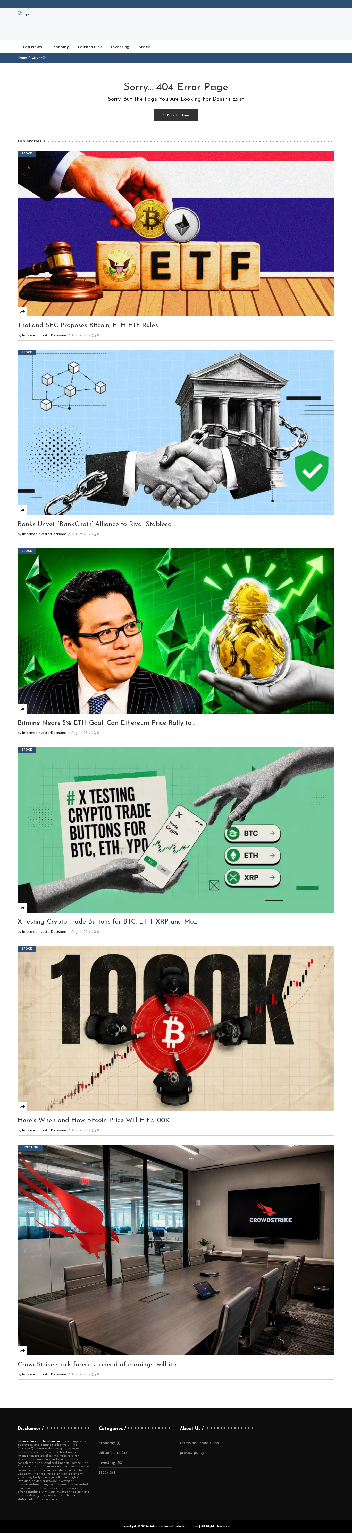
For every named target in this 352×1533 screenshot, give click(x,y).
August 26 (79, 335)
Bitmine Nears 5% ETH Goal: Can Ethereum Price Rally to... (106, 723)
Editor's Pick (110, 1452)
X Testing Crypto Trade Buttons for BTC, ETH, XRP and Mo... (107, 921)
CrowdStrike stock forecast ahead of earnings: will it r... (99, 1364)
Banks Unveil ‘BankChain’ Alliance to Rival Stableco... (96, 524)
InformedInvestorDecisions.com (39, 1441)
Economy (107, 1442)
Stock (27, 153)
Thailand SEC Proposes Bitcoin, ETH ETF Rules (88, 325)
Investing (30, 1147)
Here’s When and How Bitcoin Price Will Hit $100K (94, 1120)
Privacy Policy (192, 1452)
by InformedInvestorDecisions (42, 335)
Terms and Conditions (199, 1442)
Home (22, 57)
